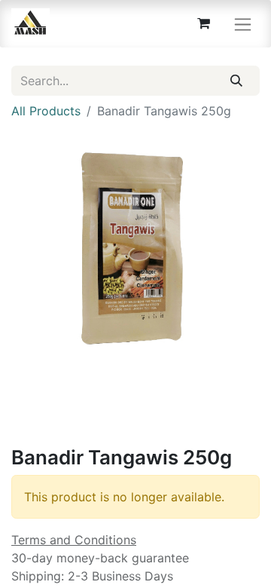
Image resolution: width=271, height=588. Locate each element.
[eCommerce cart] (203, 23)
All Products (46, 110)
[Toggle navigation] (243, 23)
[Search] (237, 81)
